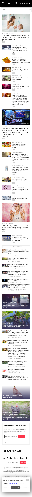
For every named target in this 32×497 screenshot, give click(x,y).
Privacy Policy (13, 483)
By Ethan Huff (17, 268)
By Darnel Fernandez (13, 323)
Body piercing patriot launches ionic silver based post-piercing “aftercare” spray (15, 228)
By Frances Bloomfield (19, 372)
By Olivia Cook (18, 282)
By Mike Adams (18, 290)
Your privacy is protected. (9, 440)
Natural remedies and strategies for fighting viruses (20, 87)
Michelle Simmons (21, 196)
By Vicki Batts (12, 394)
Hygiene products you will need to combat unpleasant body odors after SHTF (18, 251)
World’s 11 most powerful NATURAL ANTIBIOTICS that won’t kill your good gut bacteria (21, 60)
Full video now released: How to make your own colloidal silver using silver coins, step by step (15, 305)
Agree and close (15, 487)
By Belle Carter (17, 276)
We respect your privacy (22, 471)
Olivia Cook (20, 45)
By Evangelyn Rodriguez (20, 366)
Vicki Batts (20, 186)
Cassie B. (19, 84)
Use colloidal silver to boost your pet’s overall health (19, 180)
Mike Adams (20, 93)
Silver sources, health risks (19, 198)
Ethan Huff (11, 223)
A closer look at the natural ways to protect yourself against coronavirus (15, 325)
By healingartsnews (13, 412)
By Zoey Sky (17, 261)
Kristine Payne (21, 177)
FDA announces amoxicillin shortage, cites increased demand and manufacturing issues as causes (18, 273)
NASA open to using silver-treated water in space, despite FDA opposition (20, 239)
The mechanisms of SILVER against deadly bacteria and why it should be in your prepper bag (20, 50)
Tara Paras (20, 235)
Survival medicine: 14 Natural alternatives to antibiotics (20, 70)
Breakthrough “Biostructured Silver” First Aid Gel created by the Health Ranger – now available (20, 170)
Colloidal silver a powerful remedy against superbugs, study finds (17, 265)
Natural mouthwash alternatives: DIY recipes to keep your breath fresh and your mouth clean (15, 38)
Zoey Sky (20, 67)
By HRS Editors (18, 255)
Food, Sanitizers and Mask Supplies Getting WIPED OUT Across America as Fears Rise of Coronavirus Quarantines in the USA (20, 157)
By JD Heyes (16, 381)
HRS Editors (11, 33)
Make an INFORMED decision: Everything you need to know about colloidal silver (20, 189)
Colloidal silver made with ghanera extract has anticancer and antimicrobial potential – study (17, 363)
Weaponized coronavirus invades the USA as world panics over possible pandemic (18, 342)
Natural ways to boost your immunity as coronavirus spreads (19, 146)
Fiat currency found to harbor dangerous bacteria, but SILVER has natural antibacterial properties (18, 377)
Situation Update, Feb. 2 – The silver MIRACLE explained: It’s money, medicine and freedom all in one (18, 287)
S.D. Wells (20, 57)
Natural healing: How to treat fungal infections (20, 78)
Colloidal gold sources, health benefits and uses (16, 370)
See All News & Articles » (16, 247)
